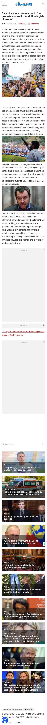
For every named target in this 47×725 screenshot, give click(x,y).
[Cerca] (43, 4)
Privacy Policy (17, 709)
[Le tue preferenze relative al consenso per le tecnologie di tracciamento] (45, 544)
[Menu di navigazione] (4, 4)
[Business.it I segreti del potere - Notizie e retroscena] (23, 4)
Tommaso (35, 24)
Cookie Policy (7, 709)
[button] (4, 720)
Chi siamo (6, 722)
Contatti (18, 722)
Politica (22, 24)
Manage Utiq (29, 709)
